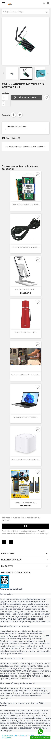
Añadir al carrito (26, 97)
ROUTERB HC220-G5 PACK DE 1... (26, 460)
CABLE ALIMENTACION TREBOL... (25, 247)
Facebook (4, 542)
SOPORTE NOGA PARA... (25, 290)
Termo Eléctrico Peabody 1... (25, 332)
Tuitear (19, 114)
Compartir (13, 114)
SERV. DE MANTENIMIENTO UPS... (25, 375)
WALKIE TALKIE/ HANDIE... (25, 502)
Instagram (11, 542)
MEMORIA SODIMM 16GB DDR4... (25, 205)
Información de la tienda (15, 572)
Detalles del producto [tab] (16, 126)
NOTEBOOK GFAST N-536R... (25, 417)
